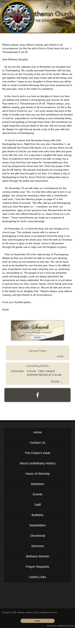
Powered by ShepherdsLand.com (61, 626)
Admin (37, 621)
